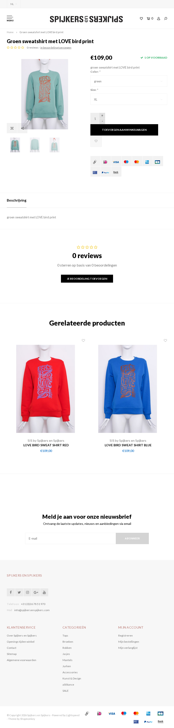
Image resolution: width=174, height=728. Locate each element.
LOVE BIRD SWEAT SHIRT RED (46, 445)
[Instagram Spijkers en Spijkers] (27, 592)
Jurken (67, 666)
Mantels (67, 660)
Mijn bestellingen (128, 641)
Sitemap (12, 654)
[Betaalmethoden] (95, 161)
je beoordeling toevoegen (55, 47)
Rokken (67, 647)
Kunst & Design (72, 678)
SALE (66, 690)
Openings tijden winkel (20, 641)
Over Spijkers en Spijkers (22, 635)
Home (10, 32)
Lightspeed (73, 715)
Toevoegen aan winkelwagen (124, 129)
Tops (65, 635)
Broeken (68, 641)
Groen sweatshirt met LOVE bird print (41, 32)
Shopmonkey (27, 718)
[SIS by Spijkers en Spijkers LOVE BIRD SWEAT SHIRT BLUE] (128, 388)
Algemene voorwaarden (21, 660)
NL (12, 4)
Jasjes (66, 654)
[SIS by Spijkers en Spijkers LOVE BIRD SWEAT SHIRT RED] (46, 388)
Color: (95, 71)
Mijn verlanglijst (128, 647)
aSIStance (68, 684)
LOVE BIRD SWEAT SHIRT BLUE (128, 445)
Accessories (70, 672)
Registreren (125, 635)
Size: (94, 89)
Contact (11, 647)
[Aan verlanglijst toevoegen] (96, 141)
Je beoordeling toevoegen (87, 278)
